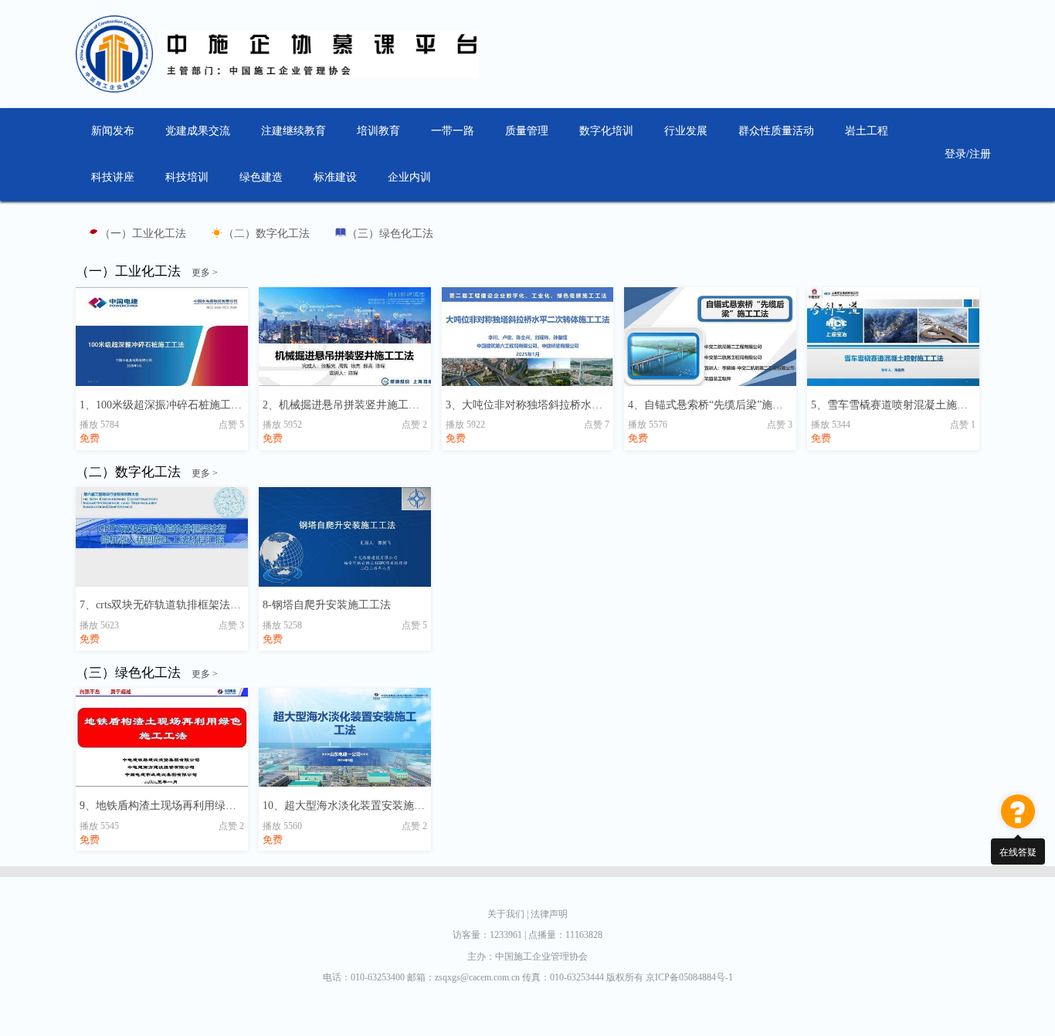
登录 (955, 154)
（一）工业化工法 (143, 233)
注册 (980, 154)
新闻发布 (112, 131)
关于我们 (507, 914)
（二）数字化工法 (266, 233)
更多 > (205, 272)
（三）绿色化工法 (390, 233)
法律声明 (549, 914)
